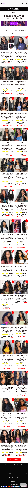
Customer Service (13, 469)
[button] (4, 59)
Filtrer (7, 30)
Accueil (13, 12)
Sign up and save (14, 477)
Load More (14, 459)
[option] (14, 9)
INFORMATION (14, 473)
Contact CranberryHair (14, 464)
